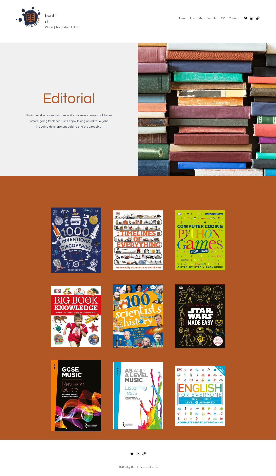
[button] (211, 18)
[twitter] (246, 18)
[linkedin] (252, 18)
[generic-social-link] (258, 18)
